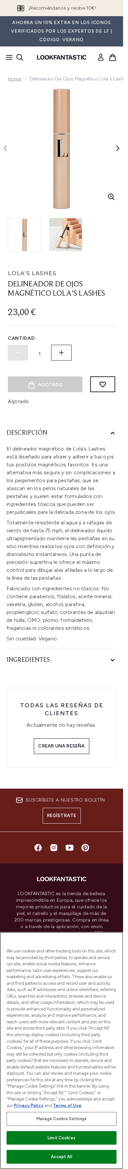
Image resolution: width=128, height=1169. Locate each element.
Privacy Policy (28, 1105)
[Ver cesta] (112, 57)
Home (14, 79)
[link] (101, 57)
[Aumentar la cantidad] (61, 353)
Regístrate (61, 815)
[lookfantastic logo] (61, 57)
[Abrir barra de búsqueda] (19, 57)
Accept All (61, 1156)
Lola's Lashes (32, 273)
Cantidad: (22, 338)
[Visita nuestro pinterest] (85, 848)
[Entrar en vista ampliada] (111, 196)
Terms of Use (67, 1105)
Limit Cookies (61, 1137)
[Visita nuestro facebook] (38, 848)
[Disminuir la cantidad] (18, 353)
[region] (61, 1050)
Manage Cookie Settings (61, 1118)
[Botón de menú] (7, 57)
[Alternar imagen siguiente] (118, 148)
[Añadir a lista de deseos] (102, 384)
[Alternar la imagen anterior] (5, 148)
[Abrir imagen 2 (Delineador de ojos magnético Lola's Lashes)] (65, 234)
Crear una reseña (61, 746)
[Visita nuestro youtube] (69, 848)
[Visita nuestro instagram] (54, 848)
